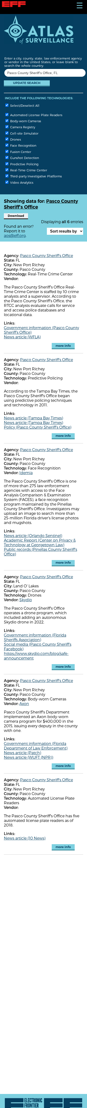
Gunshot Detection (24, 157)
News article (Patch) (22, 752)
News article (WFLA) (22, 336)
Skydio (25, 599)
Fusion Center (20, 151)
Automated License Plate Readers (35, 115)
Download (16, 216)
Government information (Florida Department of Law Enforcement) (35, 745)
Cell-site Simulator (23, 133)
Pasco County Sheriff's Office (46, 255)
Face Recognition (22, 145)
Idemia (26, 472)
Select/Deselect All (24, 105)
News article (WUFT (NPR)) (28, 757)
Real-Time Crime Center (28, 170)
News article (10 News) (24, 838)
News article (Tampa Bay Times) (33, 418)
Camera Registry (22, 127)
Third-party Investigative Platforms (35, 176)
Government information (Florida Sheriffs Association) (35, 637)
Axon (24, 703)
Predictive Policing (23, 164)
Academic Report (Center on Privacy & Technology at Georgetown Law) (40, 542)
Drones (15, 139)
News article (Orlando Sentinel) (33, 535)
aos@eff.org (15, 235)
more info (63, 346)
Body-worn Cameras (25, 121)
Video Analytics (21, 182)
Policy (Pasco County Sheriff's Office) (37, 427)
